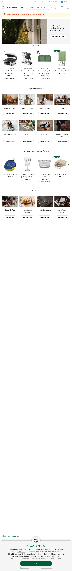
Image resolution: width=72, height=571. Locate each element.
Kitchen (62, 108)
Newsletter (11, 2)
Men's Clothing (27, 108)
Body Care (44, 134)
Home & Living (9, 108)
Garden (27, 134)
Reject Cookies (24, 568)
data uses (21, 552)
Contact (4, 2)
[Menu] (3, 7)
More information (46, 568)
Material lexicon (45, 210)
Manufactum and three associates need (24, 549)
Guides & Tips (10, 210)
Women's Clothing (9, 134)
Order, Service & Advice (46, 2)
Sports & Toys (45, 108)
